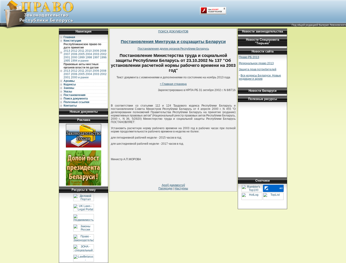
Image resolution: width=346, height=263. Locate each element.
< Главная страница (173, 84)
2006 (74, 54)
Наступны (181, 188)
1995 (67, 60)
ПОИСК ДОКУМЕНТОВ (173, 31)
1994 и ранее (80, 60)
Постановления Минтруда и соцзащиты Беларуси (173, 41)
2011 (81, 50)
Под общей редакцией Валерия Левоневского (319, 25)
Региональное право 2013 (256, 63)
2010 (88, 50)
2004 (88, 54)
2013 (67, 50)
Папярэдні (165, 188)
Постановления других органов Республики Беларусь (173, 48)
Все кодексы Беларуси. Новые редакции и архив (260, 77)
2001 (67, 57)
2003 (96, 54)
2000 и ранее (80, 77)
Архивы (69, 81)
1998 (88, 57)
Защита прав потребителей (257, 69)
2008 (103, 50)
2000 (74, 57)
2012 (74, 50)
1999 (81, 57)
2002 (103, 54)
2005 (81, 54)
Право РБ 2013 (249, 57)
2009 (96, 50)
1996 (103, 57)
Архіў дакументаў (173, 185)
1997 (96, 57)
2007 (67, 54)
